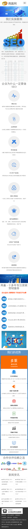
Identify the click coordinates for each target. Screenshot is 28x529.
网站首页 (4, 515)
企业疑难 (4, 517)
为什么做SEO (10, 515)
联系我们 (15, 517)
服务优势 (9, 517)
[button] (3, 72)
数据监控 (18, 515)
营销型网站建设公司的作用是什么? (19, 491)
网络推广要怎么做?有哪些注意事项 (5, 491)
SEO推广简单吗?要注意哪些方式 (19, 482)
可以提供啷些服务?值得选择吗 (5, 501)
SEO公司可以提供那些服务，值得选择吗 (5, 482)
